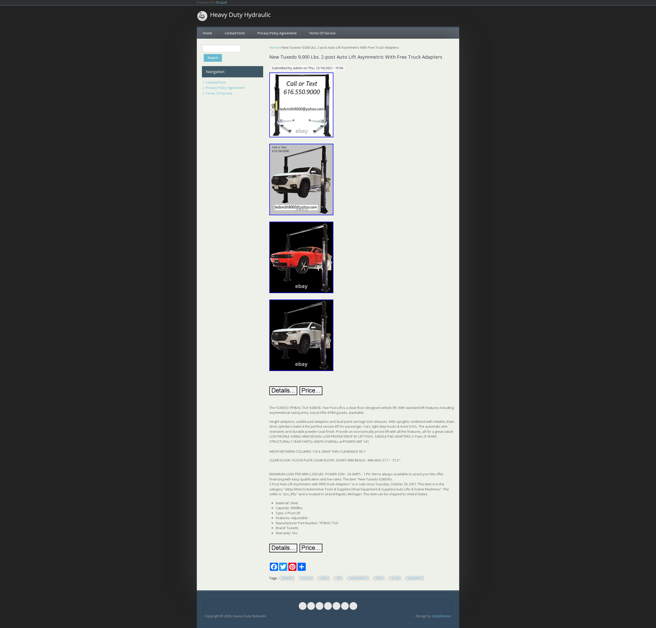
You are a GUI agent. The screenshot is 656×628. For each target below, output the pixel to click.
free (380, 578)
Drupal (221, 2)
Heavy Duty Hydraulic (240, 14)
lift (339, 578)
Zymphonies (441, 616)
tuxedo (287, 578)
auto (324, 578)
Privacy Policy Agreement (277, 33)
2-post (307, 578)
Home (207, 33)
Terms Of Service (322, 33)
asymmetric (358, 578)
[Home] (202, 16)
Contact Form (235, 33)
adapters (415, 578)
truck (395, 578)
